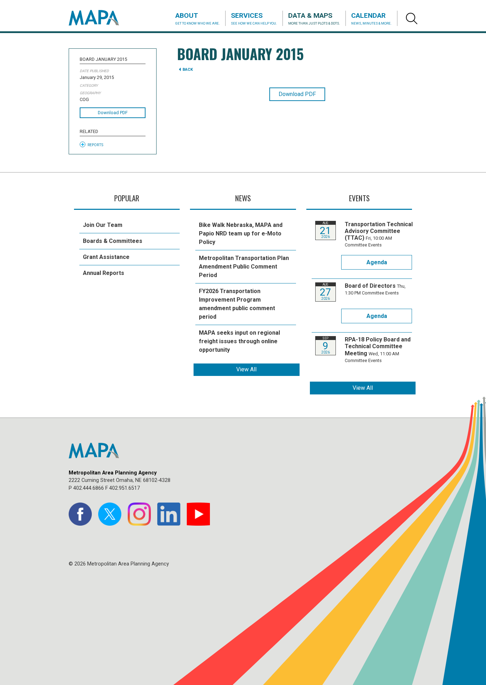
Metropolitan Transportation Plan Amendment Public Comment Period (244, 266)
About (197, 18)
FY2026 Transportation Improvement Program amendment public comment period (237, 304)
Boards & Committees (112, 241)
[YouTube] (198, 514)
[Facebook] (80, 514)
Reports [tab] (95, 145)
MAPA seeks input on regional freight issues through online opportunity (239, 341)
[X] (109, 514)
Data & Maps (314, 18)
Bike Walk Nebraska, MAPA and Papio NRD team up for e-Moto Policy (240, 233)
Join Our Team (102, 225)
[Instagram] (139, 514)
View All (246, 369)
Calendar (371, 18)
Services (254, 18)
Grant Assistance (106, 257)
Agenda (376, 262)
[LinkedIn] (168, 514)
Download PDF (113, 112)
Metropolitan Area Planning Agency (101, 18)
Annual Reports (103, 273)
